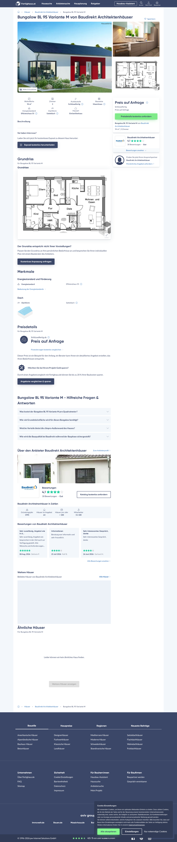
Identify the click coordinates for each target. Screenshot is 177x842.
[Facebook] (133, 838)
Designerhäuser (61, 735)
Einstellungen (132, 831)
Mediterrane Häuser (100, 735)
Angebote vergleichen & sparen (36, 381)
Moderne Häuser (98, 739)
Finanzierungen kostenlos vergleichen (46, 349)
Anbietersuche (63, 3)
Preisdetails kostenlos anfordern (136, 116)
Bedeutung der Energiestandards (30, 289)
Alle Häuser (104, 577)
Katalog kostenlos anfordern (93, 494)
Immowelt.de (38, 822)
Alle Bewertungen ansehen (98, 561)
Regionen (102, 725)
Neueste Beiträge (140, 725)
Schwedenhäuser (98, 744)
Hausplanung (80, 3)
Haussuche (47, 3)
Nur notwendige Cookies (155, 831)
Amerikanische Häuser (27, 735)
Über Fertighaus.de (25, 777)
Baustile (32, 725)
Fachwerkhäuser (61, 739)
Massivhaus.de (77, 822)
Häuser (27, 12)
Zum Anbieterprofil (101, 450)
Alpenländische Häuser (27, 739)
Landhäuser (59, 748)
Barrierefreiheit (61, 781)
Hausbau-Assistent (126, 3)
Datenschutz (59, 786)
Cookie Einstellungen (63, 777)
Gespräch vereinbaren (137, 781)
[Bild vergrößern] (107, 235)
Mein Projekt (96, 790)
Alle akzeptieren (108, 831)
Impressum (59, 790)
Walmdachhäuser (135, 744)
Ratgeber (95, 3)
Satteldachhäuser (135, 735)
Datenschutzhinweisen (137, 825)
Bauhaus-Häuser (25, 744)
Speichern (151, 19)
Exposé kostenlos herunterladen (39, 145)
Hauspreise (66, 725)
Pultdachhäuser (134, 748)
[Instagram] (149, 838)
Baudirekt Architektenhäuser (46, 12)
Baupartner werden (135, 777)
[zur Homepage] (19, 11)
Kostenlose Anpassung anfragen (36, 261)
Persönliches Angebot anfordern (139, 164)
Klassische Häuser (62, 744)
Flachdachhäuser (134, 739)
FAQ (19, 781)
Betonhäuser (23, 748)
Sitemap (21, 786)
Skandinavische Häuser (101, 748)
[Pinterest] (141, 838)
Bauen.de (57, 822)
